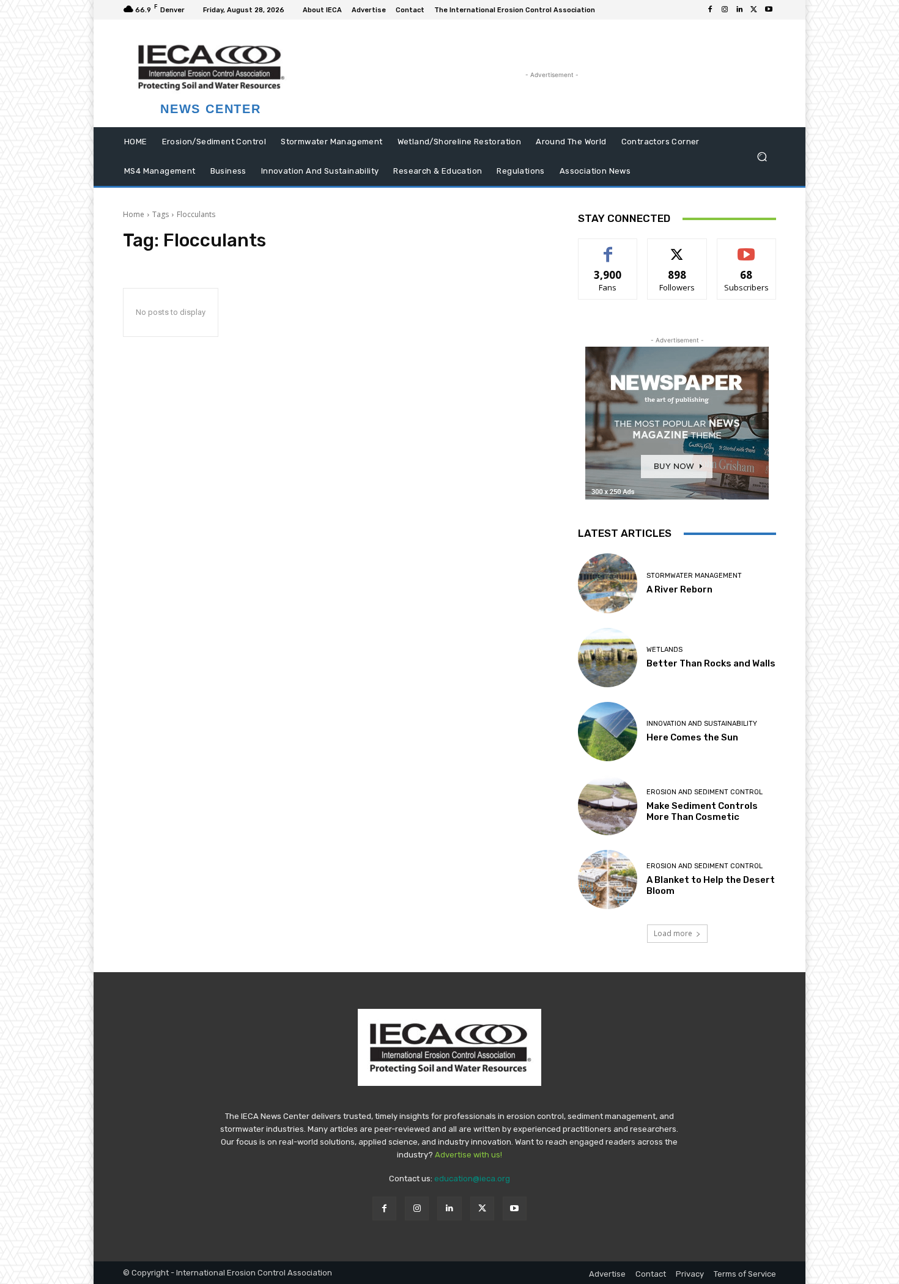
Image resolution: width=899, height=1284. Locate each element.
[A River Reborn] (607, 583)
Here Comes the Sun (692, 737)
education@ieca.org (472, 1178)
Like (608, 248)
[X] (754, 9)
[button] (761, 156)
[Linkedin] (739, 9)
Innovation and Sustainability (701, 723)
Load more (673, 933)
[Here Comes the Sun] (607, 731)
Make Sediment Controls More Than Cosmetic (702, 811)
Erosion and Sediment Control (704, 792)
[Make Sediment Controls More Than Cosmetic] (607, 805)
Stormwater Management (694, 575)
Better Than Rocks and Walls (710, 663)
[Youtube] (768, 9)
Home (133, 214)
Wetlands (664, 649)
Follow (677, 248)
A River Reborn (679, 589)
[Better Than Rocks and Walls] (607, 657)
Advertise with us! (468, 1154)
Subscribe (747, 248)
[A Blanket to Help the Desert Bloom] (607, 879)
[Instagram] (724, 9)
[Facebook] (710, 9)
